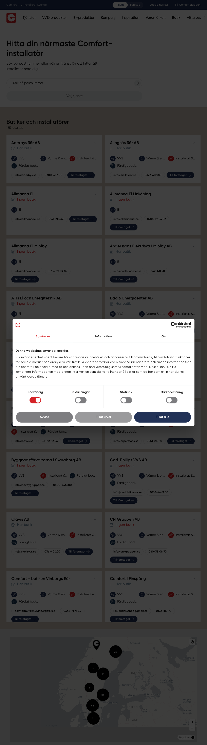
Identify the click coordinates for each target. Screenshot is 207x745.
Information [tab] (103, 336)
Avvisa (44, 417)
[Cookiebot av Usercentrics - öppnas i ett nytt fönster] (173, 325)
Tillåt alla (162, 417)
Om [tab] (164, 336)
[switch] (81, 400)
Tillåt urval (103, 417)
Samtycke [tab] (43, 336)
